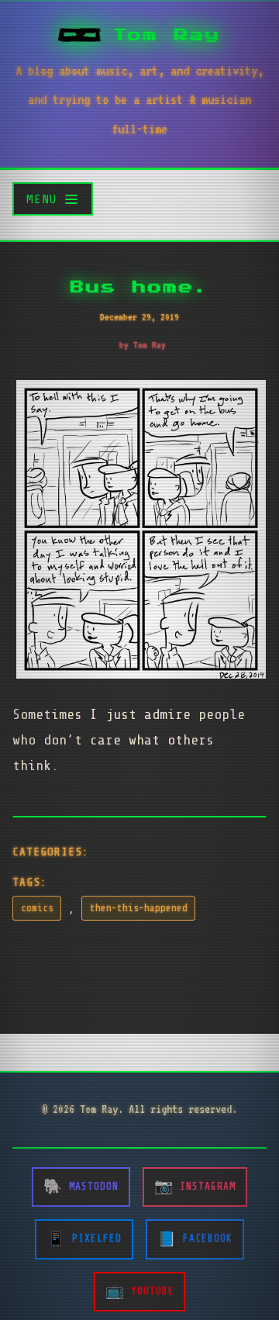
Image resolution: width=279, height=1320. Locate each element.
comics (37, 908)
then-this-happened (139, 908)
